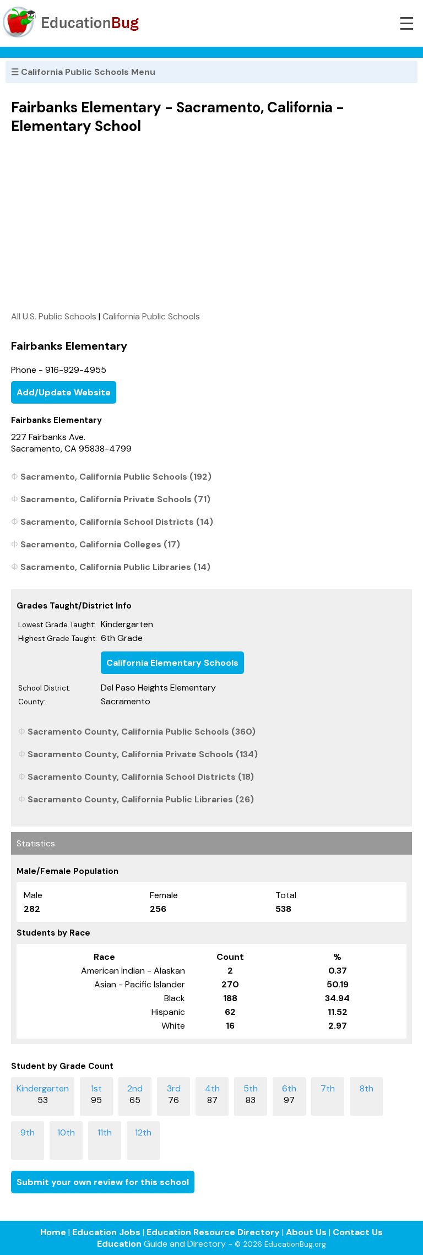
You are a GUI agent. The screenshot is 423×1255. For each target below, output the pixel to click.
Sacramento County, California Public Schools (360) (142, 731)
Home (53, 1232)
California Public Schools (151, 316)
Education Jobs (106, 1232)
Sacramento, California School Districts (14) (116, 522)
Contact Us (358, 1232)
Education (119, 1243)
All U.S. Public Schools (53, 316)
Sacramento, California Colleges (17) (100, 544)
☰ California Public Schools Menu (83, 72)
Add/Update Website (64, 392)
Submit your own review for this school (103, 1182)
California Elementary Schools (172, 663)
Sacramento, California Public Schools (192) (116, 476)
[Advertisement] (211, 222)
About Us (306, 1232)
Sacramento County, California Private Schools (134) (143, 754)
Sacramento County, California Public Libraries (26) (141, 799)
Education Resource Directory (213, 1232)
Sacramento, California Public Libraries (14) (115, 567)
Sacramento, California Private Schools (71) (115, 499)
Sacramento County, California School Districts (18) (141, 777)
